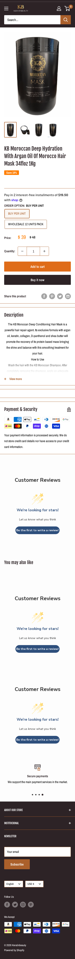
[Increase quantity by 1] (44, 251)
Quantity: (9, 251)
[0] (67, 8)
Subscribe (17, 864)
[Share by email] (68, 296)
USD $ (31, 884)
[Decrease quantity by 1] (22, 251)
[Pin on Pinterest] (52, 296)
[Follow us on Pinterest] (31, 904)
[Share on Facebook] (44, 296)
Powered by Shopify (14, 950)
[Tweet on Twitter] (60, 296)
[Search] (65, 19)
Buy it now (37, 280)
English (10, 884)
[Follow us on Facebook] (7, 904)
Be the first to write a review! (37, 530)
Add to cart (37, 266)
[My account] (59, 8)
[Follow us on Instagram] (23, 904)
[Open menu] (6, 8)
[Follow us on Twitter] (15, 904)
